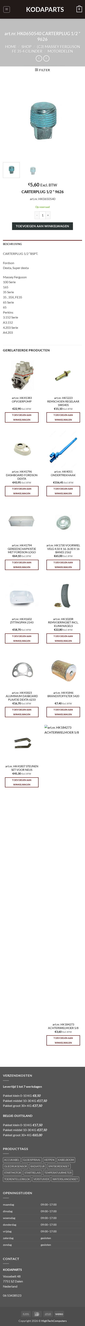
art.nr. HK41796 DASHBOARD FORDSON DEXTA (22, 475)
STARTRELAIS (33, 1172)
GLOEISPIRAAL (32, 1159)
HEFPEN (49, 1159)
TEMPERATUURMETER (58, 1172)
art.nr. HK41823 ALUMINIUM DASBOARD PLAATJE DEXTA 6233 (22, 696)
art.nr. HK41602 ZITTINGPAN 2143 (21, 620)
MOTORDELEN (60, 51)
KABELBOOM (66, 1159)
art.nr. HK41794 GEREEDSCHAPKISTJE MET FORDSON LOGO (22, 549)
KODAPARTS (42, 9)
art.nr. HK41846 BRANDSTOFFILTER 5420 (63, 694)
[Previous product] (46, 58)
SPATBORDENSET (58, 1166)
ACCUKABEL (11, 1159)
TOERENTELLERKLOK (17, 1179)
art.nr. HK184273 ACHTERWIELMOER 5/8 (63, 1026)
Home (10, 46)
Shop (27, 46)
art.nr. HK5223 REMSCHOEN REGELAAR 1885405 (63, 401)
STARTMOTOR (12, 1172)
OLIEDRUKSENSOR (15, 1166)
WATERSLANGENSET (65, 1179)
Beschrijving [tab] (12, 244)
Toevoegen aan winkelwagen (42, 226)
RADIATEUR (37, 1166)
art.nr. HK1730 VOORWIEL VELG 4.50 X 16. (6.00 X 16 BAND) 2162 (63, 549)
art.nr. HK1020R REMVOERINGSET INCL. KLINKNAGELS (63, 622)
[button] (6, 9)
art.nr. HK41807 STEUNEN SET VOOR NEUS (21, 768)
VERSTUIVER (41, 1179)
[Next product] (39, 58)
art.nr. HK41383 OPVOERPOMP (22, 399)
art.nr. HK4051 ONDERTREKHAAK (63, 473)
